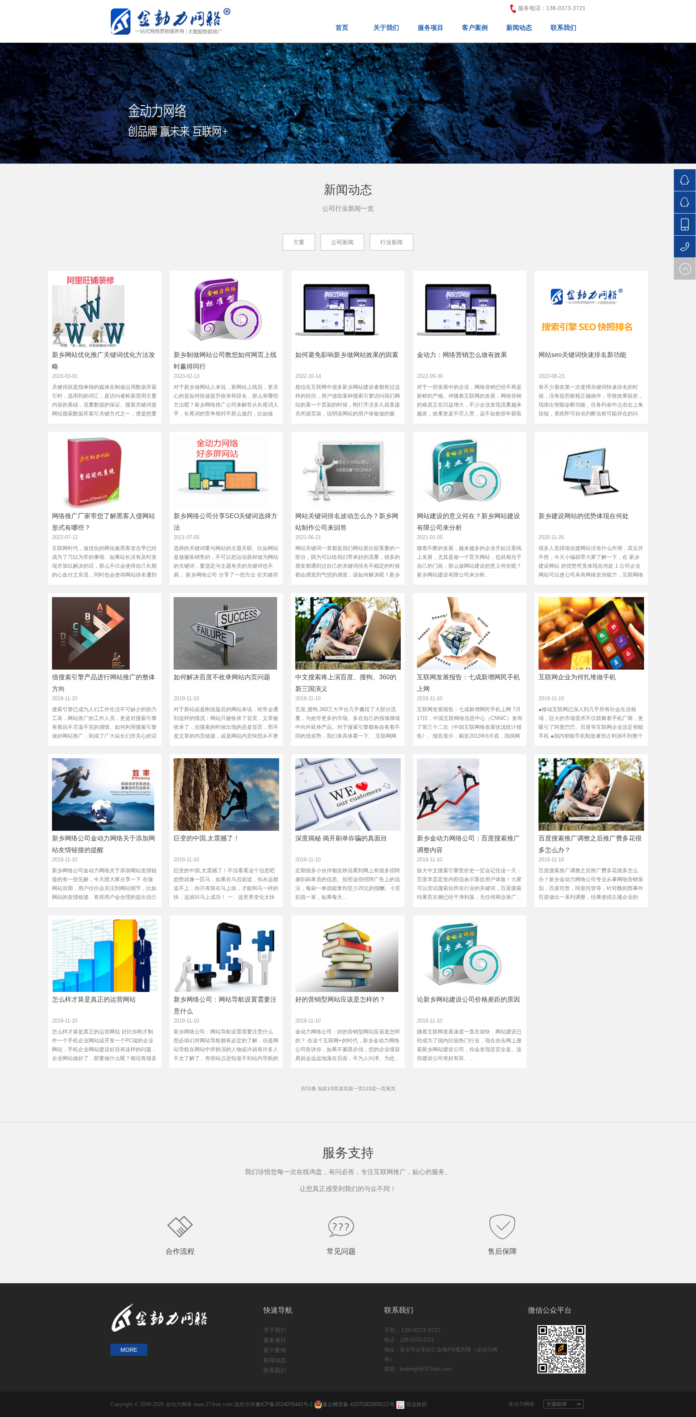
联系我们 (563, 27)
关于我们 (386, 27)
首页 (342, 27)
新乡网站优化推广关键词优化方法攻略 (103, 360)
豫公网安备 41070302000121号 (358, 1404)
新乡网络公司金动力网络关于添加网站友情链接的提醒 (103, 844)
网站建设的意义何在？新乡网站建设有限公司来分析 (468, 521)
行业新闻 (391, 242)
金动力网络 (524, 1404)
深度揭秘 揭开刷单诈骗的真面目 (341, 838)
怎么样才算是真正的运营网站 (94, 999)
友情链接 (563, 1404)
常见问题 (341, 1251)
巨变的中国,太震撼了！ (207, 838)
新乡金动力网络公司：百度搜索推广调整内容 (468, 844)
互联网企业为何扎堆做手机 (577, 677)
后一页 (378, 1088)
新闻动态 (519, 27)
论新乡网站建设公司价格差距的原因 (468, 999)
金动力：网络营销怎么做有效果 (462, 354)
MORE (128, 1349)
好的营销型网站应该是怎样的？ (340, 999)
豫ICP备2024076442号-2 (284, 1404)
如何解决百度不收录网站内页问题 (222, 677)
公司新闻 (342, 242)
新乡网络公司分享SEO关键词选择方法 (226, 521)
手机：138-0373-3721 (412, 1330)
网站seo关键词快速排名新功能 (582, 354)
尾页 (391, 1088)
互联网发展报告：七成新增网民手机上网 (468, 683)
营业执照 (416, 1404)
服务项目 (430, 27)
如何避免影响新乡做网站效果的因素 (346, 354)
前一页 (355, 1088)
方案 (298, 242)
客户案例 (475, 27)
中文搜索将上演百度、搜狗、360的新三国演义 (345, 683)
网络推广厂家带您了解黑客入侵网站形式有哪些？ (103, 521)
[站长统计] (400, 1404)
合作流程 (180, 1251)
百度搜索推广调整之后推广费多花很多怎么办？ (590, 844)
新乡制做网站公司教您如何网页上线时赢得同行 (225, 360)
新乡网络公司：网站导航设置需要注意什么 (225, 1005)
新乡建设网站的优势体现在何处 (584, 515)
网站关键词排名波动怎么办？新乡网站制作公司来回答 (346, 521)
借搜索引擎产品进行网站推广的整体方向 (103, 683)
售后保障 (502, 1251)
